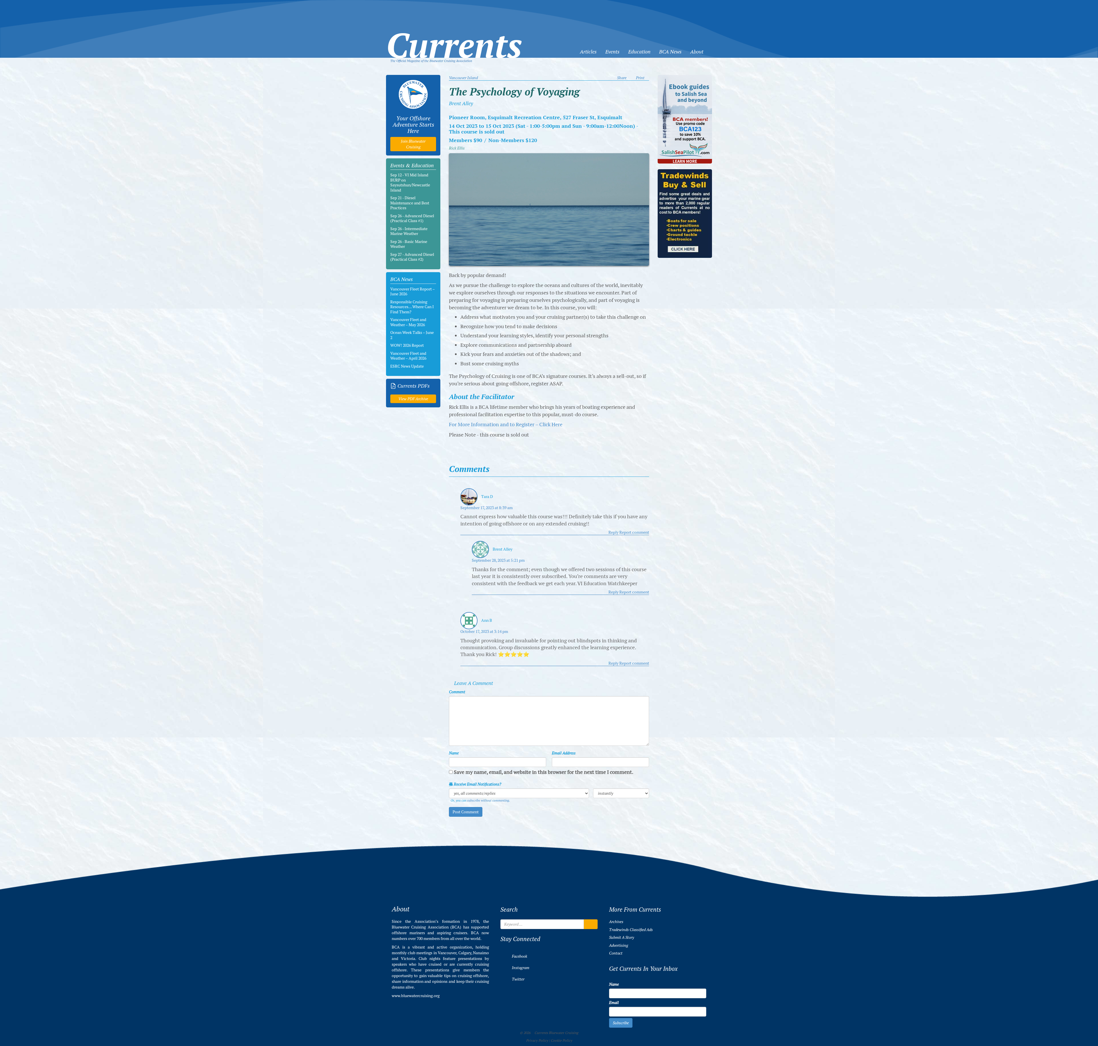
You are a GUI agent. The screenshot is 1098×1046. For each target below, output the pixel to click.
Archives (616, 921)
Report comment (634, 532)
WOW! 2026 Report (407, 345)
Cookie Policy (561, 1040)
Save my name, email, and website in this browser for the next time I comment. (543, 772)
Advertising (618, 945)
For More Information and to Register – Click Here (505, 424)
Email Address (564, 753)
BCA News (670, 51)
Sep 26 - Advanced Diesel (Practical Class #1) (412, 218)
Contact (615, 953)
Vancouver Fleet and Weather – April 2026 (408, 356)
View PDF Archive (413, 398)
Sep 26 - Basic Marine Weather (408, 244)
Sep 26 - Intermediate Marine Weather (408, 231)
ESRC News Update (407, 366)
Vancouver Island (463, 77)
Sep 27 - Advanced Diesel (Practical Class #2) (412, 257)
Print (640, 77)
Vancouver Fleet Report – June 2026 (412, 291)
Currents (454, 36)
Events (612, 51)
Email (614, 1002)
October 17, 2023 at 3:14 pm (484, 631)
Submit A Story (621, 937)
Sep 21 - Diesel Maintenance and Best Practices (409, 202)
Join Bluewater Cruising (413, 144)
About (696, 51)
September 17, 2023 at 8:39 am (486, 507)
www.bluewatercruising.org (415, 995)
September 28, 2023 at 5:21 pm (498, 560)
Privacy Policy (537, 1040)
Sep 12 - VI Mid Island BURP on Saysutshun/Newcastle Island (410, 182)
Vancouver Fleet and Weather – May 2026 (408, 322)
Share (621, 77)
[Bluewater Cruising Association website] (413, 94)
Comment (457, 691)
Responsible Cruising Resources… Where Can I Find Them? (412, 306)
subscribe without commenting (488, 800)
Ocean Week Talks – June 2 (412, 335)
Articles (588, 51)
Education (639, 51)
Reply (613, 532)
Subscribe (621, 1022)
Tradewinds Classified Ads (631, 929)
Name (454, 753)
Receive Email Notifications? (477, 784)
